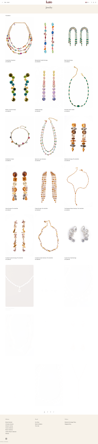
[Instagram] (6, 439)
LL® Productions (6, 441)
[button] (2, 2)
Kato (2, 441)
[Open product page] (19, 38)
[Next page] (53, 412)
